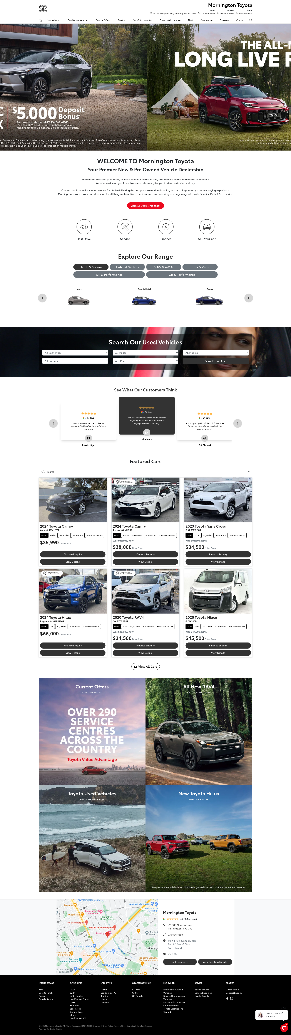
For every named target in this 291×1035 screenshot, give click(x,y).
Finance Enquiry (73, 554)
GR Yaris (136, 989)
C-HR (72, 1002)
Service (121, 20)
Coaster (105, 1002)
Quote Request (171, 1005)
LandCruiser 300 (78, 1018)
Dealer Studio (56, 1029)
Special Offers (103, 20)
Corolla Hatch (46, 992)
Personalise (206, 20)
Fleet (190, 20)
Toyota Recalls (202, 995)
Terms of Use (119, 1026)
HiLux (104, 989)
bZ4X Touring (76, 995)
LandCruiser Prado (79, 999)
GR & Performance (109, 274)
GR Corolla (137, 995)
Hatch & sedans (127, 267)
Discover (224, 20)
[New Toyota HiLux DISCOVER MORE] (199, 838)
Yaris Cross (75, 1008)
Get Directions (180, 961)
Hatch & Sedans (91, 267)
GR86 (135, 992)
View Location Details (215, 961)
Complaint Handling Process (139, 1026)
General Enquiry (234, 992)
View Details (73, 561)
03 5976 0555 (245, 13)
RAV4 (72, 989)
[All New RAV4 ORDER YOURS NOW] (199, 731)
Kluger (73, 1015)
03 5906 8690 (208, 13)
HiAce (104, 999)
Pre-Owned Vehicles (78, 20)
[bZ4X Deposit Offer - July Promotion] (145, 87)
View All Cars (147, 666)
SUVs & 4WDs (164, 267)
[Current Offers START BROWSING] (92, 731)
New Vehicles (53, 20)
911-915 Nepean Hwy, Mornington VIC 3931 (174, 13)
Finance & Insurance (170, 20)
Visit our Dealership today (145, 205)
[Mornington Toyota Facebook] (228, 998)
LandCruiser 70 (108, 992)
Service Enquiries (203, 992)
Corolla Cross (77, 1011)
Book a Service (202, 989)
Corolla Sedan (46, 999)
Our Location (232, 989)
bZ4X (72, 992)
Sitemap (96, 1026)
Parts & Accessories (142, 20)
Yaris (41, 989)
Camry (42, 995)
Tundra (104, 995)
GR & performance (182, 274)
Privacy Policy (107, 1026)
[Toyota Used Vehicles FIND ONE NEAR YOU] (92, 838)
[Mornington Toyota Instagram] (232, 998)
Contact (240, 20)
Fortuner (74, 1005)
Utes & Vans (200, 267)
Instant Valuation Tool (174, 1002)
